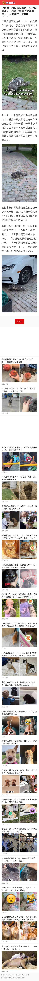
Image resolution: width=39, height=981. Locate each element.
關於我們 (4, 978)
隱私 (19, 978)
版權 (23, 978)
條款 (16, 978)
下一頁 (19, 321)
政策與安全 (11, 978)
